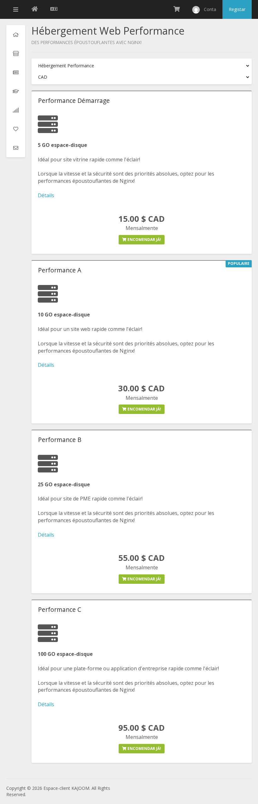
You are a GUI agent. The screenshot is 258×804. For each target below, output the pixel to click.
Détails (46, 195)
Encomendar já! (143, 239)
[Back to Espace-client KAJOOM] (34, 9)
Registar (237, 9)
